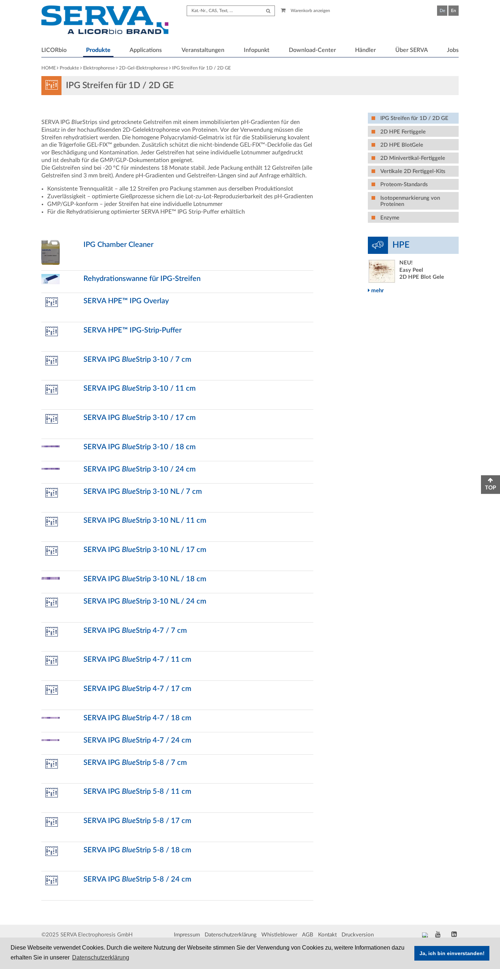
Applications (146, 50)
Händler (365, 50)
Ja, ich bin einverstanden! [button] (452, 953)
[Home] (104, 20)
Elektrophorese (99, 68)
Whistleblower (279, 935)
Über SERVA (411, 50)
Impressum (187, 935)
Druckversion (358, 935)
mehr (377, 290)
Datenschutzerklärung (231, 935)
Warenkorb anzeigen (310, 10)
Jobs (453, 50)
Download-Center (312, 50)
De (442, 10)
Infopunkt (256, 50)
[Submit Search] (268, 11)
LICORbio (54, 50)
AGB (307, 935)
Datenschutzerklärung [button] (100, 957)
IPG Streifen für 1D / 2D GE (201, 68)
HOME (48, 68)
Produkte (98, 50)
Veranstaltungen (203, 50)
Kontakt (327, 935)
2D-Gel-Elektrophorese (143, 68)
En (453, 10)
